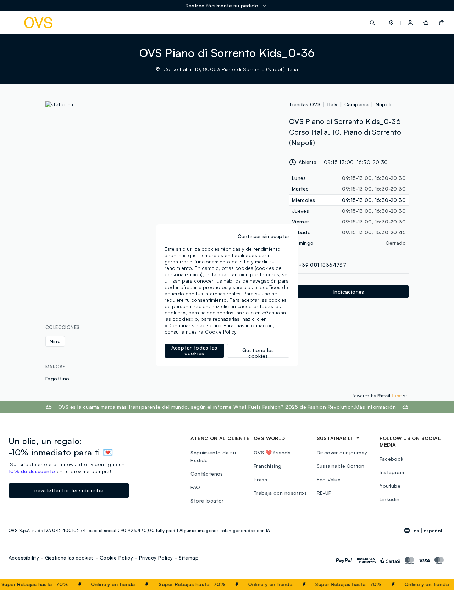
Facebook (391, 459)
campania (356, 104)
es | (428, 530)
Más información (375, 407)
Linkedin (389, 499)
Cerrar (435, 584)
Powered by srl (380, 395)
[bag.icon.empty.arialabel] (441, 22)
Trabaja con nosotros (280, 493)
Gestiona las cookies (69, 558)
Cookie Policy (116, 558)
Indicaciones (348, 292)
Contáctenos (206, 474)
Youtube (390, 486)
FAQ (195, 487)
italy (332, 104)
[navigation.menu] (12, 23)
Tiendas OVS (304, 104)
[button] (391, 22)
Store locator (206, 501)
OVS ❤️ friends (272, 452)
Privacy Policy (156, 558)
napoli (383, 104)
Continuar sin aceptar (263, 236)
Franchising (267, 466)
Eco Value (329, 479)
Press (260, 479)
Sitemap (189, 558)
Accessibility (24, 558)
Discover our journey (342, 452)
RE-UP (324, 493)
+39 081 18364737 (322, 265)
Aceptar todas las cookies (194, 350)
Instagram (392, 472)
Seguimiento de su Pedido (213, 456)
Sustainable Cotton (341, 466)
